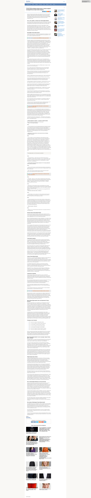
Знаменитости (29, 4)
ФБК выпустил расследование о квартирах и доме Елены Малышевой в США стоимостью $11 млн (61, 34)
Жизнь (51, 4)
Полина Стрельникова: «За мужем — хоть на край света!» (61, 26)
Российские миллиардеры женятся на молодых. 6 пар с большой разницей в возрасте (61, 10)
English (64, 1)
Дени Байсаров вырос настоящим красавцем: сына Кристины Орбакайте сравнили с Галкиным (61, 22)
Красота (47, 4)
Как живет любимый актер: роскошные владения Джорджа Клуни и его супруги (61, 14)
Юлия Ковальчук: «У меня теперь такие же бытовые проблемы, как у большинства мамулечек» (61, 18)
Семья (33, 4)
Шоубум (28, 1)
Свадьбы (36, 4)
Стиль (44, 4)
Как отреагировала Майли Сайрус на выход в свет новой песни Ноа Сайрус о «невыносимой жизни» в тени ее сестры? (61, 30)
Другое (54, 4)
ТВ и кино (40, 4)
